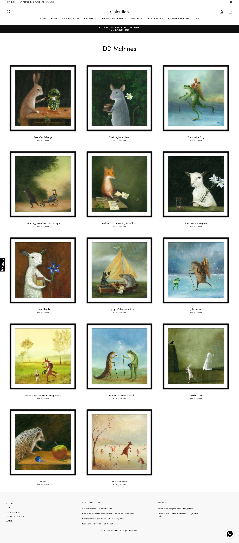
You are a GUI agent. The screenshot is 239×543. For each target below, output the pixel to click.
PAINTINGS (136, 18)
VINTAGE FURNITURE (178, 18)
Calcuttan (119, 11)
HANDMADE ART (70, 18)
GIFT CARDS (12, 2)
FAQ (8, 508)
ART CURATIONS (155, 18)
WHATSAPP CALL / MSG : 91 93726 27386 (38, 2)
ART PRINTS (90, 18)
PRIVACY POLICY (14, 512)
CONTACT (11, 503)
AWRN (9, 521)
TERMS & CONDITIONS (16, 516)
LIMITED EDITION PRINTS (113, 18)
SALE (196, 18)
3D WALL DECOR (48, 18)
